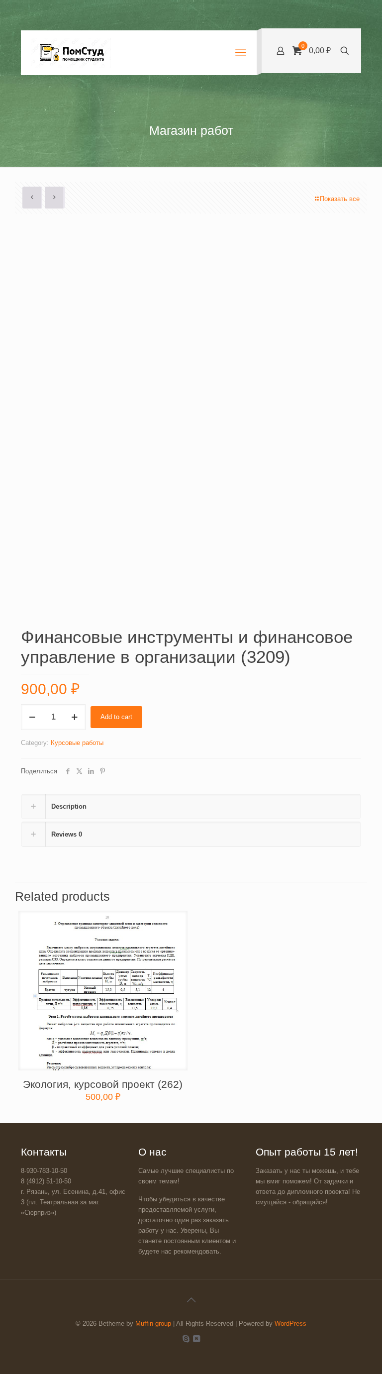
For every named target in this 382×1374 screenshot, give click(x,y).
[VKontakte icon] (196, 1338)
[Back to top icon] (191, 1299)
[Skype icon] (186, 1338)
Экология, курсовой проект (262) (103, 1084)
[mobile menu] (240, 52)
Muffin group (153, 1323)
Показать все (340, 199)
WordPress (290, 1323)
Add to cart (116, 717)
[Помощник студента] (71, 52)
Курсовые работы (77, 742)
